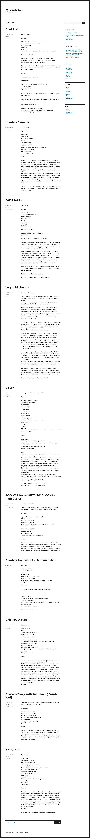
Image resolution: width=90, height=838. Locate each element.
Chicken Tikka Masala (77, 49)
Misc (67, 95)
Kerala (67, 93)
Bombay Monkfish (18, 122)
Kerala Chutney (69, 34)
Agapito (67, 57)
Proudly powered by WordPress (21, 832)
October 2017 (68, 68)
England (67, 88)
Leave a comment (9, 209)
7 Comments (8, 758)
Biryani (10, 387)
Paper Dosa (68, 38)
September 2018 (69, 66)
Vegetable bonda (17, 287)
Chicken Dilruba (16, 619)
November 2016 (69, 69)
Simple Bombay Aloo (75, 57)
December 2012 (69, 72)
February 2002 (69, 76)
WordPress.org (69, 113)
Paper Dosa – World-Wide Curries (73, 50)
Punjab (7, 626)
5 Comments (8, 628)
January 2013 (68, 71)
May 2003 (68, 75)
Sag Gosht (12, 749)
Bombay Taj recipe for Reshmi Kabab (30, 560)
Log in (67, 109)
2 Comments (8, 38)
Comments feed (69, 112)
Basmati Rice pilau (77, 56)
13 (21, 822)
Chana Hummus (69, 39)
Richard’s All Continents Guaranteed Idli (74, 51)
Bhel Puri (11, 29)
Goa (66, 90)
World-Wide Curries (15, 10)
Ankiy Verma (68, 49)
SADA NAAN (14, 200)
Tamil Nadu (68, 100)
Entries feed (68, 110)
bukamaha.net (69, 56)
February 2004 (69, 73)
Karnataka (68, 91)
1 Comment (7, 130)
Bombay (7, 36)
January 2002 (68, 78)
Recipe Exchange (69, 98)
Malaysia (68, 94)
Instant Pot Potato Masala (71, 32)
